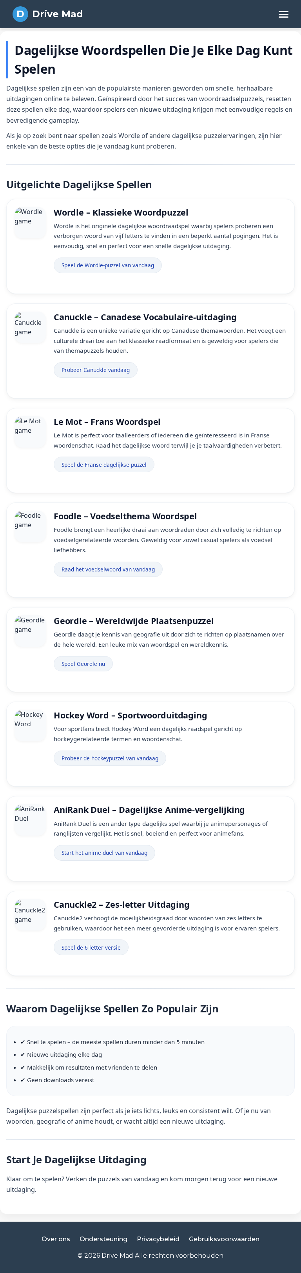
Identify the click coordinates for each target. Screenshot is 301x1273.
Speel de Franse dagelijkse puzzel (104, 464)
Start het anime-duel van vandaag (104, 852)
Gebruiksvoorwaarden (224, 1239)
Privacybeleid (158, 1239)
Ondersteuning (103, 1239)
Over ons (56, 1239)
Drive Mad (57, 14)
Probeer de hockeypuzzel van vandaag (110, 758)
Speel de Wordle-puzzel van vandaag (108, 265)
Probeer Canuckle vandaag (96, 370)
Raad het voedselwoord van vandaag (108, 569)
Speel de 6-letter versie (91, 947)
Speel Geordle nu (83, 663)
